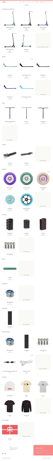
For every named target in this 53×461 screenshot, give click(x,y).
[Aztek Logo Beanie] (10, 386)
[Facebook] (2, 453)
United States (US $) (6, 458)
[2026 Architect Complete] (10, 19)
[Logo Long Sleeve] (26, 406)
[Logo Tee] (10, 406)
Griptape (4, 308)
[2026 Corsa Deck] (10, 88)
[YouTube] (5, 453)
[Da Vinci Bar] (26, 112)
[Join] (50, 452)
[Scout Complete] (26, 40)
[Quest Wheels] (10, 199)
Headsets (5, 283)
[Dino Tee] (43, 386)
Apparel (4, 377)
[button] (23, 2)
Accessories (6, 332)
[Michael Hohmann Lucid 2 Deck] (26, 88)
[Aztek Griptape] (10, 318)
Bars (3, 103)
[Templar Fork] (26, 154)
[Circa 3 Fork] (10, 154)
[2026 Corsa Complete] (43, 19)
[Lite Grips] (10, 268)
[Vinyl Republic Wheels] (26, 199)
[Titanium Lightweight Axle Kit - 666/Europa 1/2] (10, 362)
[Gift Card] (10, 430)
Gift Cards (5, 420)
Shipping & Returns (12, 449)
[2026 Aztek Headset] (10, 293)
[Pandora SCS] (26, 224)
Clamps (4, 214)
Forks (4, 144)
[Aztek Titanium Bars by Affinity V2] (10, 112)
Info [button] (10, 446)
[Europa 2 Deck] (10, 66)
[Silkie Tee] (26, 386)
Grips (3, 259)
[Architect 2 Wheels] (10, 179)
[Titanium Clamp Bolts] (10, 245)
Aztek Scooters (46, 458)
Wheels (4, 169)
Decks (4, 56)
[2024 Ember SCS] (10, 224)
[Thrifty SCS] (43, 224)
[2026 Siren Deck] (43, 66)
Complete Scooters (8, 9)
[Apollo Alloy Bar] (43, 112)
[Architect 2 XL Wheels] (26, 179)
